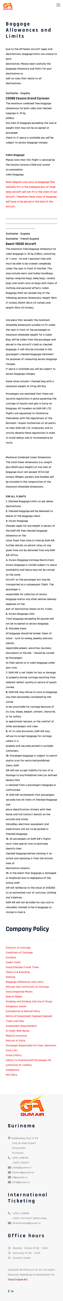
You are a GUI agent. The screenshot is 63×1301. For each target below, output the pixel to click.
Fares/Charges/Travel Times (22, 967)
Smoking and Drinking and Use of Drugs (29, 1001)
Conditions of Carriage (19, 952)
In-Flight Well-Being (17, 1031)
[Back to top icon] (55, 1294)
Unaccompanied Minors (19, 992)
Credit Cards (13, 962)
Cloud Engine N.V (17, 1279)
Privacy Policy (13, 1055)
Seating (10, 977)
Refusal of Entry (15, 1040)
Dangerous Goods (16, 1006)
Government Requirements (21, 1026)
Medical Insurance (16, 1036)
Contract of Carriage (18, 948)
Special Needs (14, 996)
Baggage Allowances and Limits (25, 982)
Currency (11, 957)
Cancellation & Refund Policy (23, 1011)
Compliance (12, 1070)
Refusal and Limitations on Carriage (27, 987)
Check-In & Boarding (18, 972)
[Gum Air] (8, 5)
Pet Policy (11, 1075)
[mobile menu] (58, 5)
